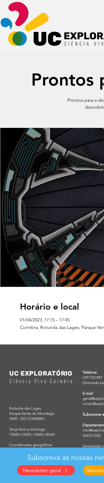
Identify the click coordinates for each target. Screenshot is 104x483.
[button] (46, 470)
